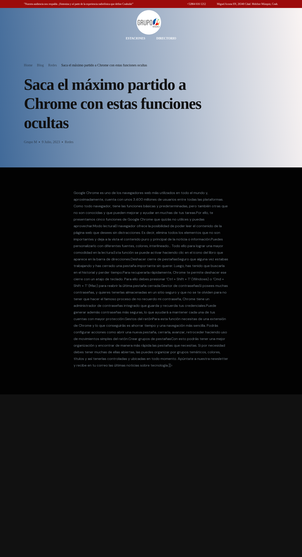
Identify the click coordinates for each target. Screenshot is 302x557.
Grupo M (30, 142)
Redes (69, 142)
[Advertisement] (151, 475)
